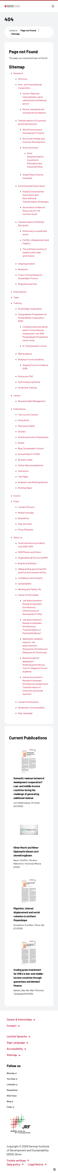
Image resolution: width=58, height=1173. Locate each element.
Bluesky (11, 1073)
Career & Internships (20, 1019)
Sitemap (15, 33)
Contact (12, 1025)
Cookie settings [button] (16, 1160)
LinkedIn (11, 1084)
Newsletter (12, 1090)
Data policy (13, 1164)
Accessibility (15, 1048)
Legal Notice (35, 1164)
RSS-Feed (11, 1095)
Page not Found (28, 30)
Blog (9, 1101)
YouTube (11, 1078)
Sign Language (16, 1042)
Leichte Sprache (17, 1036)
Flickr (10, 1107)
